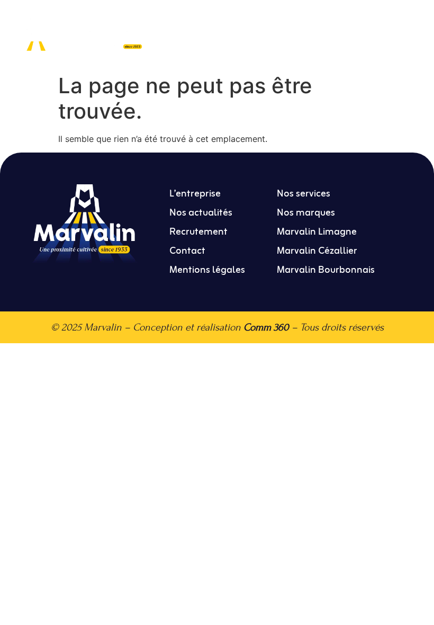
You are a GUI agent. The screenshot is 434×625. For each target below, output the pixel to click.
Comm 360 (266, 327)
